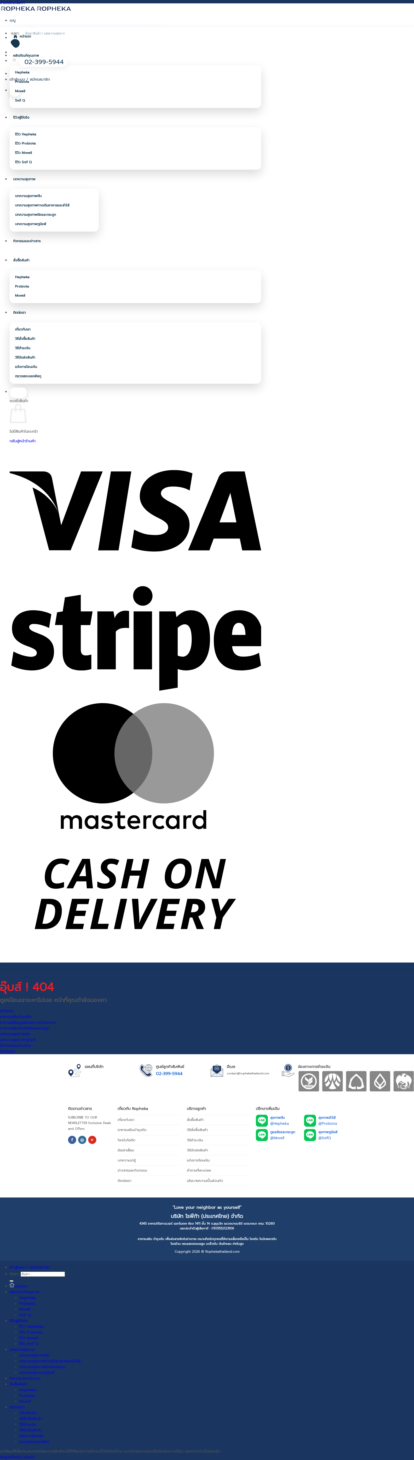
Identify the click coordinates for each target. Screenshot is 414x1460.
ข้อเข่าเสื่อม (126, 1150)
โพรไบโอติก (126, 1140)
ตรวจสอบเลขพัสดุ (28, 376)
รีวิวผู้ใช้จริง (21, 117)
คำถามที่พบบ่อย (199, 1170)
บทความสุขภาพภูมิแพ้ (30, 224)
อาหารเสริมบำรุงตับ (132, 1129)
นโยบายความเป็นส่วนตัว (205, 1180)
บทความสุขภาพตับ (28, 195)
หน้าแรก (25, 36)
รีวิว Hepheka (25, 134)
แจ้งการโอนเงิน (26, 366)
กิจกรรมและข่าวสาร (27, 241)
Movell (20, 91)
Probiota (22, 81)
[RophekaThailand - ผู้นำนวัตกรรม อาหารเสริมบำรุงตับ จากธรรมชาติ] (36, 8)
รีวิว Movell (23, 152)
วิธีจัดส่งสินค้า (25, 357)
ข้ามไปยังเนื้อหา (12, 3)
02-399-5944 (169, 1073)
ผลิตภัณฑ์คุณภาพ (26, 55)
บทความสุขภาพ (24, 179)
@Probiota (327, 1123)
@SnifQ (324, 1138)
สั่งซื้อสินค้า (21, 260)
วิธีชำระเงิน (22, 348)
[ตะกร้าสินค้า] (15, 91)
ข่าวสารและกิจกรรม (132, 1170)
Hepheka (22, 72)
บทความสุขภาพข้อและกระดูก (35, 214)
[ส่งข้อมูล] (11, 1281)
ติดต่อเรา (19, 312)
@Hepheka (279, 1123)
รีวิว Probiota (25, 143)
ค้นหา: (14, 1274)
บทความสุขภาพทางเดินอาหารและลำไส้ (42, 205)
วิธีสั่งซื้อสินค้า (25, 338)
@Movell (277, 1138)
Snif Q (20, 100)
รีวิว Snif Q (23, 162)
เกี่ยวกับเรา (23, 329)
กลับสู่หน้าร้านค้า (23, 441)
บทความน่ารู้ (127, 1160)
